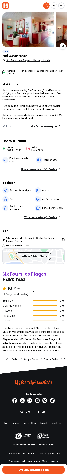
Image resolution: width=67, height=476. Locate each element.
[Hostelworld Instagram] (29, 400)
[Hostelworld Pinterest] (44, 400)
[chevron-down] (33, 291)
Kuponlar (50, 453)
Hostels (15, 423)
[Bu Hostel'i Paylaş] (63, 46)
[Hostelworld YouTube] (37, 400)
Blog (6, 423)
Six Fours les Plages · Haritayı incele (28, 60)
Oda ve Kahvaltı (39, 423)
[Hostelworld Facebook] (14, 400)
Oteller (25, 423)
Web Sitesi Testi (17, 461)
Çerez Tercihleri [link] (50, 461)
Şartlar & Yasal (35, 453)
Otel (6, 51)
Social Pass (57, 423)
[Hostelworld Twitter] (22, 400)
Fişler (60, 453)
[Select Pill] (46, 5)
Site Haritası (34, 461)
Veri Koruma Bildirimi (14, 453)
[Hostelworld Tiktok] (52, 400)
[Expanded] (7, 359)
